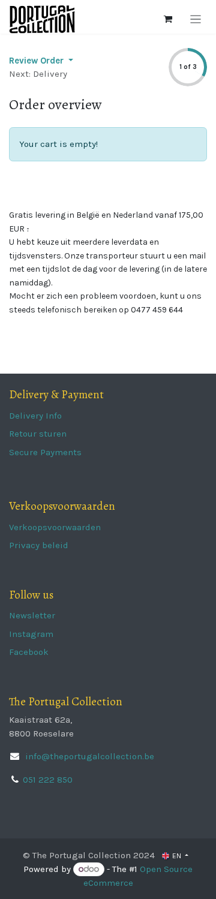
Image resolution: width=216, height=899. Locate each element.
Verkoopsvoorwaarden (55, 527)
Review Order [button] (37, 60)
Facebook (29, 652)
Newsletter (32, 615)
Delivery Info (35, 415)
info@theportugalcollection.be (88, 756)
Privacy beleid (38, 545)
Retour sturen (38, 433)
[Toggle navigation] (196, 19)
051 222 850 (48, 779)
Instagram (31, 634)
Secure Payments (45, 452)
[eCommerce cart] (168, 19)
